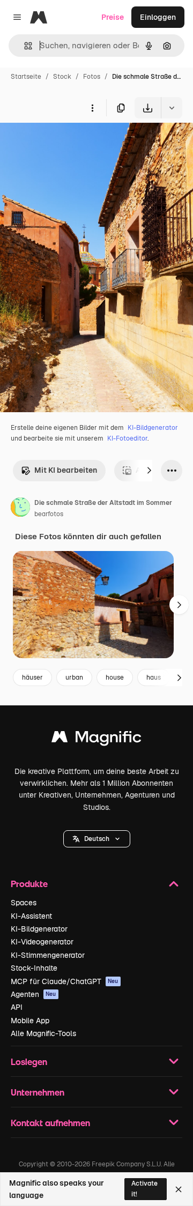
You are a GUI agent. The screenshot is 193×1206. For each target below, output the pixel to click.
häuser (32, 677)
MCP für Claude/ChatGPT (64, 981)
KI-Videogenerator (42, 942)
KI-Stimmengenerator (48, 955)
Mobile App (30, 1020)
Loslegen (29, 1061)
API (17, 1007)
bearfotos (48, 514)
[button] (96, 838)
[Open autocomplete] (24, 46)
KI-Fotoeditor (127, 438)
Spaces (23, 902)
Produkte (29, 883)
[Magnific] (96, 739)
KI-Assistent (31, 916)
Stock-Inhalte (34, 968)
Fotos (91, 76)
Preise (112, 17)
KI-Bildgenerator (153, 427)
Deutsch (96, 839)
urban (74, 677)
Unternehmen (37, 1092)
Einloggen (158, 17)
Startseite (26, 76)
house (115, 677)
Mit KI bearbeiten (65, 470)
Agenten (33, 994)
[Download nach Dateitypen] (171, 107)
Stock (62, 76)
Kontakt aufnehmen (50, 1122)
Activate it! (144, 1188)
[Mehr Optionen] (92, 107)
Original (69, 143)
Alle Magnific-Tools (43, 1033)
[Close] (178, 1189)
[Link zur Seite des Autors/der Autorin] (20, 508)
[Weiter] (149, 470)
